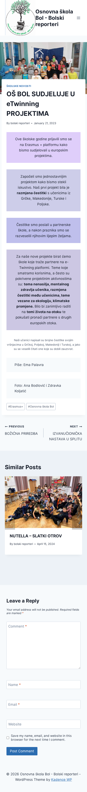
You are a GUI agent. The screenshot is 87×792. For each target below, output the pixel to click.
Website (14, 724)
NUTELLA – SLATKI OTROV (36, 535)
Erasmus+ (15, 406)
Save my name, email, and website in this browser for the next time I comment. (41, 738)
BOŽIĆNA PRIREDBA (21, 430)
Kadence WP (61, 780)
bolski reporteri (20, 123)
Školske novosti (18, 86)
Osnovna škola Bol (41, 406)
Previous (10, 524)
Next (77, 524)
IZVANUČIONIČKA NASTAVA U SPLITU (65, 433)
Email (14, 704)
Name (14, 685)
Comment (17, 626)
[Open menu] (78, 18)
